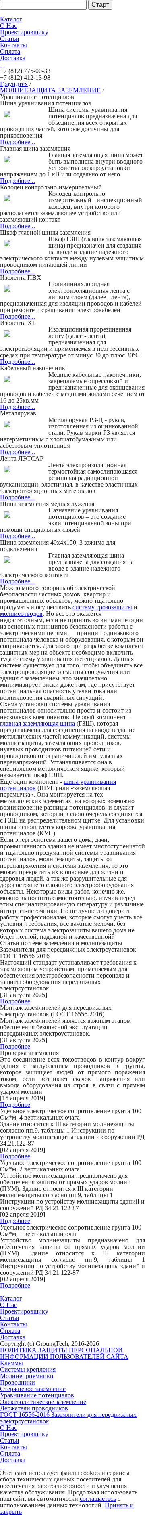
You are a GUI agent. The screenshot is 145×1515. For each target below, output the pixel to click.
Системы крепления (28, 1369)
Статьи (9, 38)
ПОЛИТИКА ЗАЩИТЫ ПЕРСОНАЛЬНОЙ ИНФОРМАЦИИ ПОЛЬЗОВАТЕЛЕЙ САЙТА (64, 1353)
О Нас (8, 25)
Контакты (13, 45)
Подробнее (15, 1001)
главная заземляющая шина (37, 723)
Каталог (11, 19)
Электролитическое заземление (43, 1401)
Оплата (10, 51)
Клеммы (11, 1363)
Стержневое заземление (33, 1388)
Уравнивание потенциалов (37, 1395)
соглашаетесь (98, 1498)
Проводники (17, 1382)
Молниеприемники (27, 1375)
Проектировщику (24, 32)
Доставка (12, 58)
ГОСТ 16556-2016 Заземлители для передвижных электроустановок (68, 1418)
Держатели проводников (34, 1408)
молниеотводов (21, 613)
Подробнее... (17, 141)
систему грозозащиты (102, 607)
